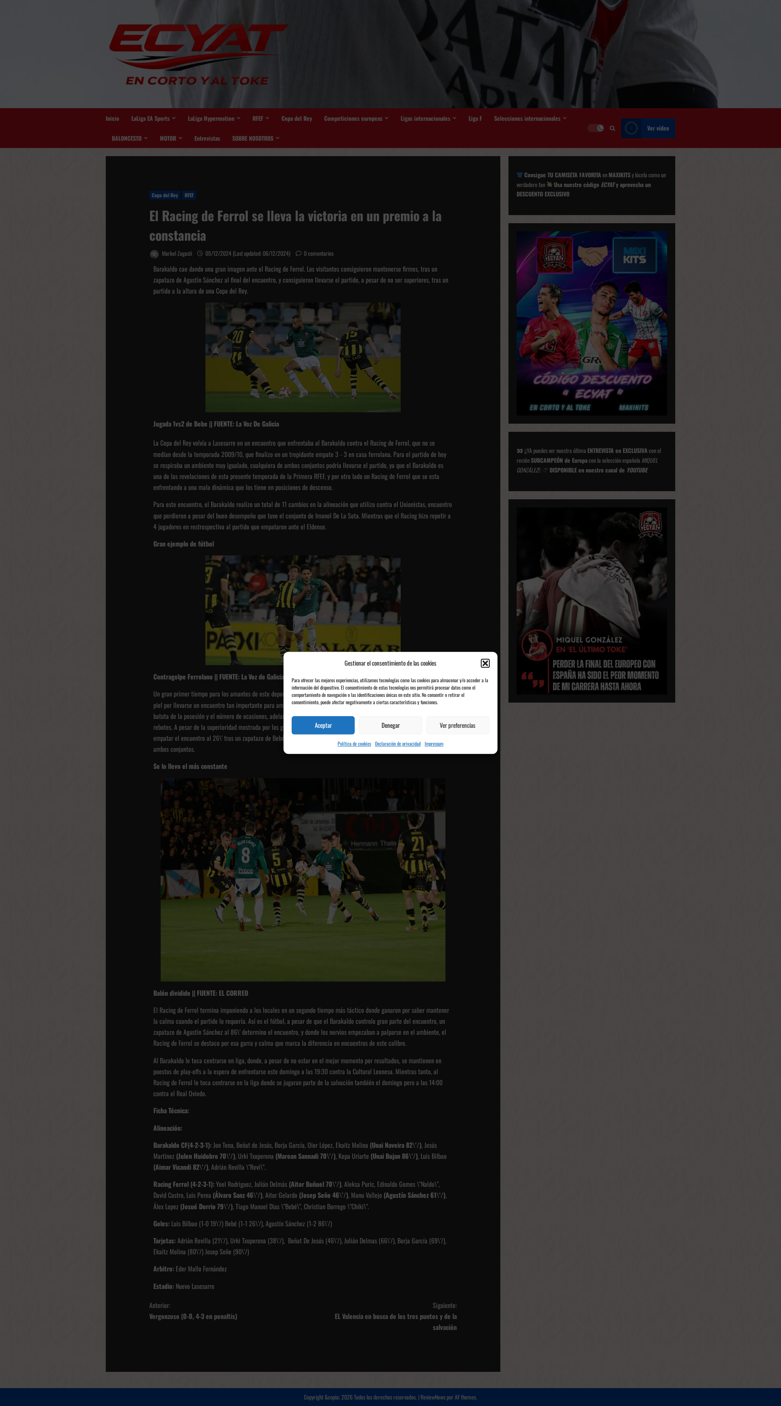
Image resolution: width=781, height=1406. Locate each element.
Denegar (391, 724)
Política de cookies (354, 743)
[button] (485, 663)
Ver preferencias (458, 724)
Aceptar (323, 724)
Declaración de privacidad (398, 743)
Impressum (434, 743)
